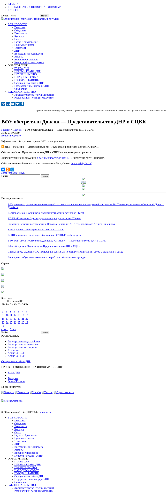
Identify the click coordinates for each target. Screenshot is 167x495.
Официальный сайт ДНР (45, 18)
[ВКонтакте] (3, 169)
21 (23, 318)
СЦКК (21, 172)
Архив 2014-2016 (17, 355)
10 (7, 315)
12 (15, 315)
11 (11, 315)
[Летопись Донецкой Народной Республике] (2, 286)
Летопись (13, 350)
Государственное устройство (24, 341)
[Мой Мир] (12, 169)
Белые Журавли (16, 381)
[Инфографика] (2, 292)
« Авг (4, 329)
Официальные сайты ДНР (15, 361)
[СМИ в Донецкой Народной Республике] (2, 275)
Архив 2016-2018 (17, 353)
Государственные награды (22, 347)
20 (19, 318)
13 (19, 315)
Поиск (4, 15)
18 (11, 318)
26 (15, 322)
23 (3, 322)
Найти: (5, 176)
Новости (6, 135)
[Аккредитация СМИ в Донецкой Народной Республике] (2, 269)
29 (26, 322)
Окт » (13, 329)
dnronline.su (45, 412)
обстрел (5, 172)
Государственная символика (23, 344)
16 (3, 318)
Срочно (16, 135)
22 (26, 318)
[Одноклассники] (8, 169)
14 (23, 315)
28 (23, 322)
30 (3, 326)
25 (11, 322)
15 (26, 315)
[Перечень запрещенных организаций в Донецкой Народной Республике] (2, 280)
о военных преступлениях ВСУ (54, 157)
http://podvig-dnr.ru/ (81, 163)
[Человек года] (85, 182)
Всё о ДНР (14, 372)
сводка (13, 172)
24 (7, 322)
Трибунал (13, 378)
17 (7, 318)
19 (15, 318)
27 (19, 322)
